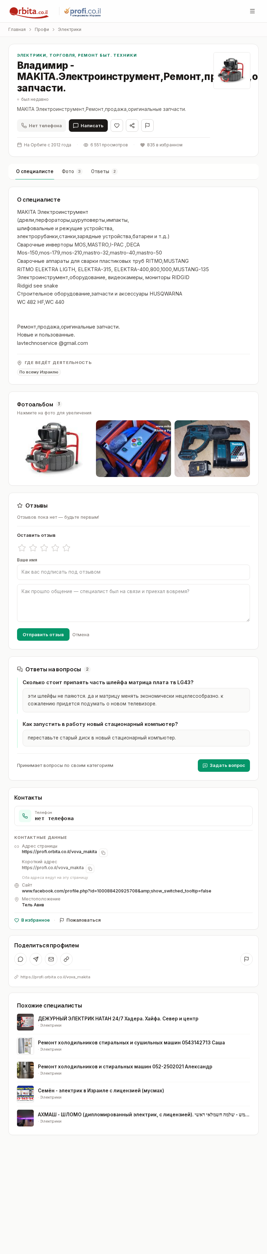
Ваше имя (27, 560)
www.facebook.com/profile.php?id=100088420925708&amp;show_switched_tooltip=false (116, 890)
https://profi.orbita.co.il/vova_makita (59, 851)
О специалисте (35, 171)
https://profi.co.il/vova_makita (53, 867)
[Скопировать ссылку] (66, 959)
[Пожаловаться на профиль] (246, 959)
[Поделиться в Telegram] (36, 959)
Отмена (80, 634)
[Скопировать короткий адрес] (90, 869)
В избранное (35, 920)
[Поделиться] (132, 125)
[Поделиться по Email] (51, 959)
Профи (42, 29)
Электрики (69, 29)
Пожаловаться (83, 920)
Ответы (103, 171)
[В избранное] (117, 125)
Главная (17, 29)
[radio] (22, 548)
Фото (71, 171)
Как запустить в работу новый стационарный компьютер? (100, 724)
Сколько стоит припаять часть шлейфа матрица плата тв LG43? (108, 682)
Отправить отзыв (43, 634)
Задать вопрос (227, 765)
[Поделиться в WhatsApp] (20, 959)
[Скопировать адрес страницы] (103, 853)
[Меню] (252, 11)
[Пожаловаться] (147, 125)
